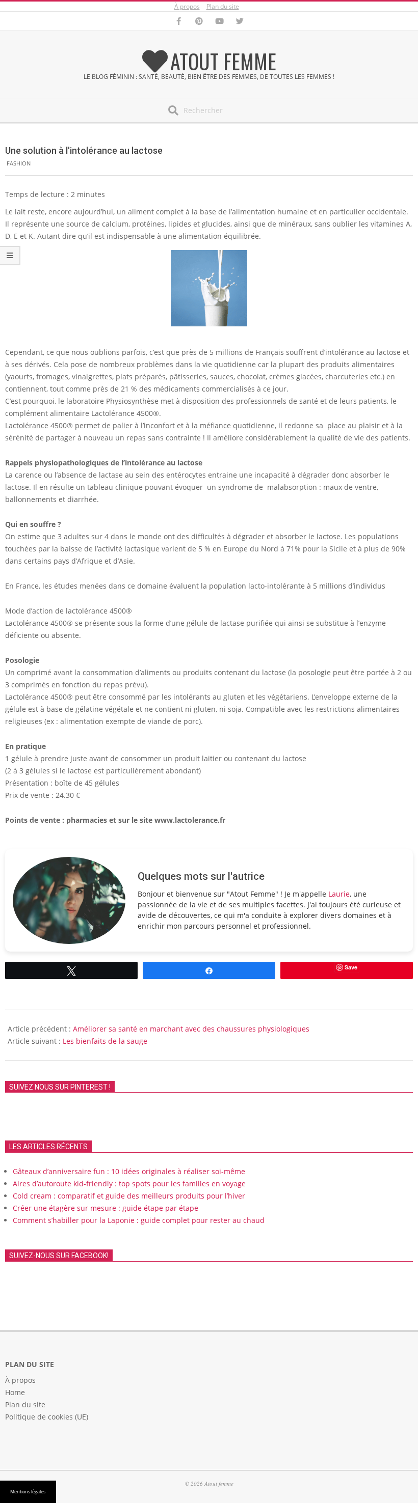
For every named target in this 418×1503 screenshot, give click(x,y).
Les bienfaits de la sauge (105, 1041)
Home (15, 1392)
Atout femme (223, 61)
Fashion (19, 163)
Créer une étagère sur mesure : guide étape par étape (105, 1208)
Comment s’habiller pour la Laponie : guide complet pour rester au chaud (139, 1220)
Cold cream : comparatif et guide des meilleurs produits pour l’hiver (129, 1196)
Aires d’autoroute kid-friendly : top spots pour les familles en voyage (129, 1183)
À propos (187, 6)
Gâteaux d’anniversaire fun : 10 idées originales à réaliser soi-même (129, 1171)
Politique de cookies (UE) (46, 1417)
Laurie (339, 894)
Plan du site (222, 6)
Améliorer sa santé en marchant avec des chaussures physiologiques (191, 1029)
